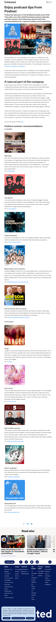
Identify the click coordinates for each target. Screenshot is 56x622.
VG (32, 571)
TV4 (32, 575)
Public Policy (7, 584)
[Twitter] (27, 523)
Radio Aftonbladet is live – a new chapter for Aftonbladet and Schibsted (12, 551)
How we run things (8, 582)
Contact (47, 567)
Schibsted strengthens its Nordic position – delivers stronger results (37, 551)
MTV (32, 584)
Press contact (48, 569)
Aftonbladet (34, 573)
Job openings (18, 569)
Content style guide (8, 597)
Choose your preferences (18, 618)
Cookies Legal (9, 562)
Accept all (6, 618)
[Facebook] (24, 523)
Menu (49, 2)
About (6, 567)
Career (17, 567)
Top (50, 562)
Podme (32, 599)
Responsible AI (24, 569)
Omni (32, 597)
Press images (41, 571)
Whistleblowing (7, 591)
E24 (32, 590)
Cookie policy (30, 618)
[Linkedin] (31, 523)
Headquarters (48, 584)
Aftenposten (34, 577)
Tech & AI (24, 567)
